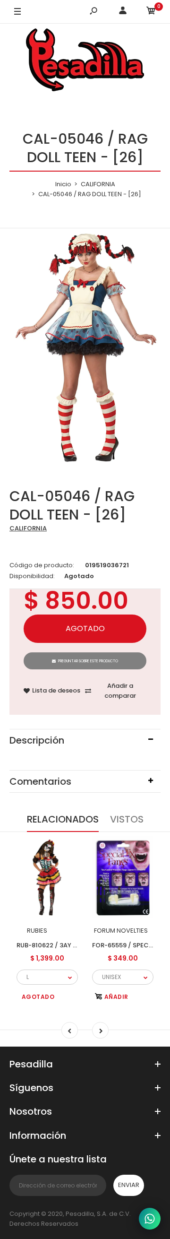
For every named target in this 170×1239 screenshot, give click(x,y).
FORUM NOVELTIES (121, 930)
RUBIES (37, 930)
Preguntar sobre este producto (88, 661)
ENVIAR (128, 1184)
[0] (151, 12)
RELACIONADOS (63, 819)
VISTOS (127, 819)
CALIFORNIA (28, 528)
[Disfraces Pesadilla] (85, 61)
